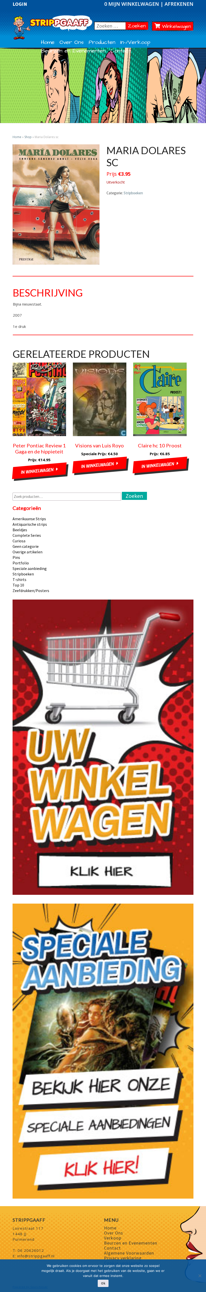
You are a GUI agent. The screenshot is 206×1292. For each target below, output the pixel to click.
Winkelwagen (175, 26)
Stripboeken (133, 193)
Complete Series (27, 535)
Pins (16, 557)
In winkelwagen (37, 471)
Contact (121, 50)
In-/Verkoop (135, 42)
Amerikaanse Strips (29, 518)
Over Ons (72, 42)
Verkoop (112, 1238)
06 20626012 (31, 1250)
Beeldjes (20, 529)
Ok (103, 1283)
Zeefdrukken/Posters (31, 590)
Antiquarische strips (30, 524)
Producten (102, 42)
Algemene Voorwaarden (129, 1253)
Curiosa (19, 540)
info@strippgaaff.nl (36, 1255)
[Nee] (199, 1275)
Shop (28, 137)
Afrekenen (179, 4)
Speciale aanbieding (30, 568)
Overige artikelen (27, 551)
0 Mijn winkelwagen (132, 4)
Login (20, 4)
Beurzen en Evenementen (73, 50)
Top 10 (18, 585)
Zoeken (138, 25)
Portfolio (21, 562)
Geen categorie (26, 546)
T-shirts (19, 579)
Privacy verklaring (123, 1258)
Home (48, 42)
